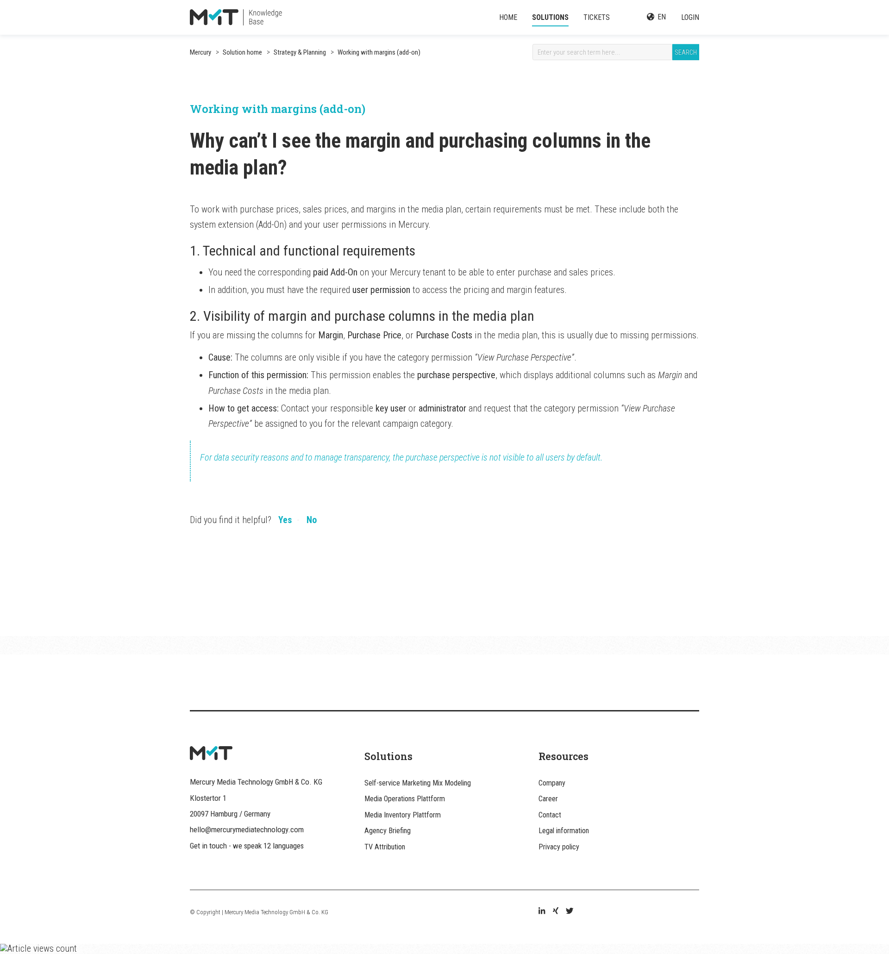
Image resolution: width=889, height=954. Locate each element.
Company (551, 783)
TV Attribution (384, 846)
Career (548, 798)
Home (508, 17)
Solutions (550, 17)
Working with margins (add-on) (378, 52)
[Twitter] (569, 912)
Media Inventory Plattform (402, 815)
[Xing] (555, 912)
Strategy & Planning (299, 52)
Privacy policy (558, 846)
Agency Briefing (387, 830)
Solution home (242, 52)
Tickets (596, 17)
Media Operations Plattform (404, 798)
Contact (549, 815)
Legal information (563, 830)
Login (690, 17)
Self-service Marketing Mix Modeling (417, 783)
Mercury (200, 52)
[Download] (427, 363)
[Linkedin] (541, 912)
